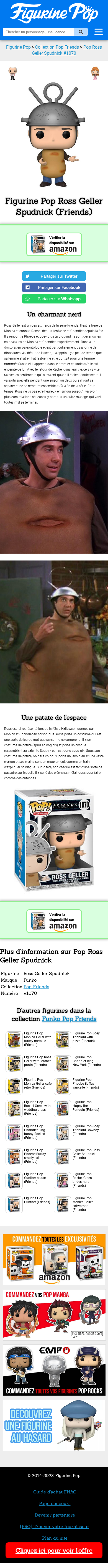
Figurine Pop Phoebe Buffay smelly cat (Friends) (35, 1156)
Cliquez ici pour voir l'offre (54, 1550)
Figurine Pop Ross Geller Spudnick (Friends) (86, 1154)
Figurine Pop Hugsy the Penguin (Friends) (86, 1106)
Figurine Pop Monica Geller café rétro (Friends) (38, 1083)
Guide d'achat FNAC (54, 1492)
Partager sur (59, 276)
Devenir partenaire (55, 1515)
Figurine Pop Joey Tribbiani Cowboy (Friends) (86, 1130)
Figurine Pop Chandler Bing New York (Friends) (87, 1061)
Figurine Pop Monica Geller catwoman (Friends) (83, 1204)
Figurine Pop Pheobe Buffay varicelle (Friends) (86, 1083)
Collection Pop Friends (57, 47)
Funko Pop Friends (69, 1019)
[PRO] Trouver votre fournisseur (54, 1526)
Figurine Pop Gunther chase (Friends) (35, 1178)
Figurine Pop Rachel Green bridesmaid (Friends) (82, 1180)
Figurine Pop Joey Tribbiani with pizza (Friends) (86, 1037)
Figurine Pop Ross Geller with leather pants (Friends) (37, 1061)
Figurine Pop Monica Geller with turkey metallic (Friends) (38, 1039)
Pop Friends (36, 986)
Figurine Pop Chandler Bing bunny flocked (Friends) (34, 1132)
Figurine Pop (18, 47)
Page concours (55, 1503)
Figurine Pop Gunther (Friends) (37, 1200)
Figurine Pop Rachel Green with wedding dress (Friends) (37, 1107)
